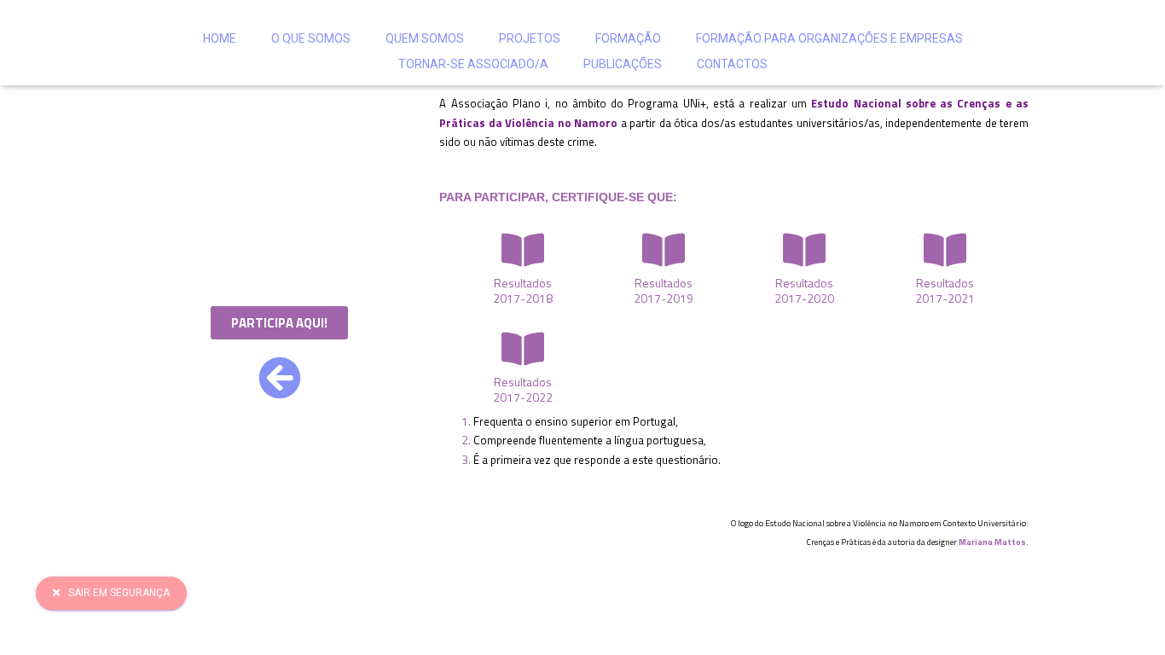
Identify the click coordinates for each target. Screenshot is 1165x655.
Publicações (622, 64)
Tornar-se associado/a (473, 64)
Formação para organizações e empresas (829, 38)
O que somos (311, 38)
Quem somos (424, 38)
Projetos (529, 38)
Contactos (732, 64)
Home (219, 38)
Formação (628, 38)
